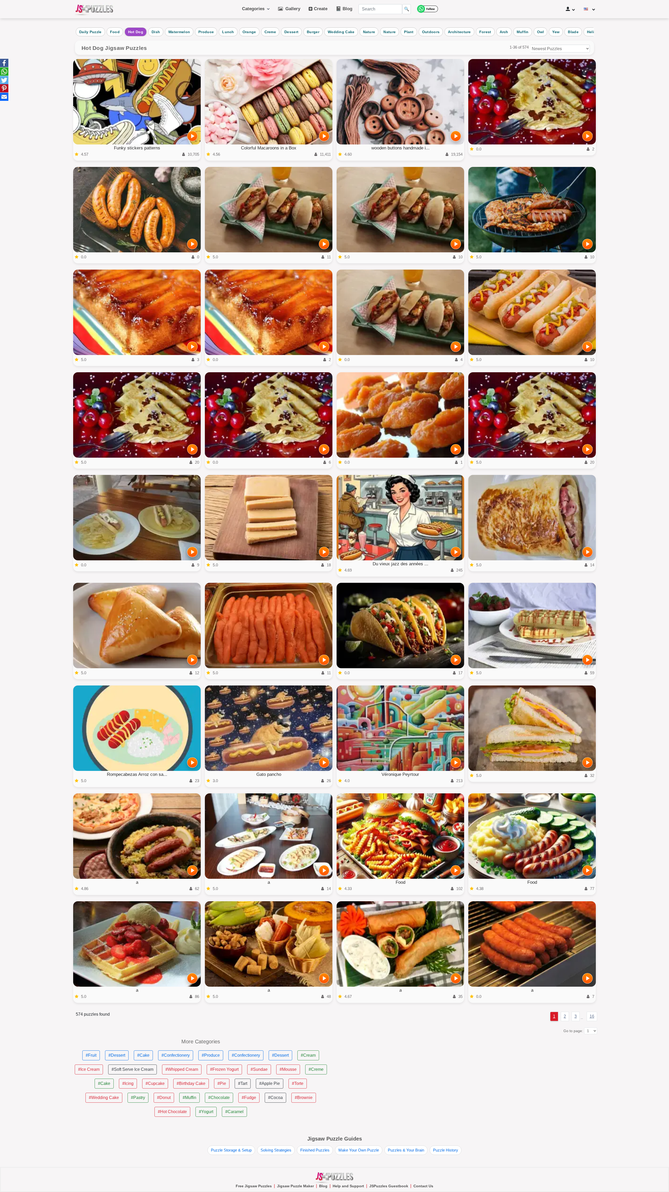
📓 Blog (344, 8)
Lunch (228, 32)
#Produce (211, 1055)
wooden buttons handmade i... (400, 148)
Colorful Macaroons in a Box (268, 148)
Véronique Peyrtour (400, 774)
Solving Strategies (276, 1150)
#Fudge (249, 1097)
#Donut (164, 1097)
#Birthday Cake (191, 1083)
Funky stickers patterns (137, 148)
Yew (556, 32)
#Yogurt (206, 1111)
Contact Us (423, 1186)
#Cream (308, 1055)
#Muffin (189, 1097)
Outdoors (431, 32)
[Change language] (589, 9)
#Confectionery (176, 1055)
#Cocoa (275, 1097)
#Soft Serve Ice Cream (132, 1069)
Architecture (459, 32)
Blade (573, 32)
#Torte (297, 1083)
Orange (249, 32)
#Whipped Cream (181, 1069)
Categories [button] (254, 8)
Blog (323, 1186)
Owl (540, 32)
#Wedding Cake (104, 1097)
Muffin (523, 32)
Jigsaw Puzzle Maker (295, 1186)
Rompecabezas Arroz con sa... (137, 774)
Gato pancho (268, 774)
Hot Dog (135, 32)
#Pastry (138, 1097)
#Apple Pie (269, 1083)
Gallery (291, 8)
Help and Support (348, 1186)
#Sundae (259, 1069)
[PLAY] (192, 136)
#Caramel (234, 1111)
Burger (313, 32)
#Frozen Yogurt (224, 1069)
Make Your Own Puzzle (358, 1150)
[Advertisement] (468, 1075)
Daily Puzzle (90, 32)
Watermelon (179, 32)
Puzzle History (445, 1150)
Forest (485, 32)
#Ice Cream (89, 1069)
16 (592, 1016)
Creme (270, 32)
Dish (156, 32)
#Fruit (91, 1055)
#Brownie (304, 1097)
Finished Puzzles (315, 1150)
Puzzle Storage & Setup (231, 1150)
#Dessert (116, 1055)
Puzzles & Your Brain (406, 1150)
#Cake (143, 1055)
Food (115, 32)
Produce (206, 32)
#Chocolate (219, 1097)
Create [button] (320, 8)
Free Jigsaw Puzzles (254, 1186)
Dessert (291, 32)
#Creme (316, 1069)
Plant (409, 32)
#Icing (128, 1083)
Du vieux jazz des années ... (400, 563)
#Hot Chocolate (172, 1111)
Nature (369, 32)
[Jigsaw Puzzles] (94, 9)
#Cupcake (155, 1083)
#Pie (221, 1083)
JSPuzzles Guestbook (388, 1186)
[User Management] (570, 9)
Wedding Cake (341, 32)
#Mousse (288, 1069)
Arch (504, 32)
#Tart (242, 1083)
